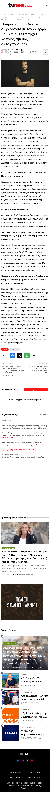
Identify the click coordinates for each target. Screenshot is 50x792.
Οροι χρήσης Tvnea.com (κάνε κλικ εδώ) (19, 450)
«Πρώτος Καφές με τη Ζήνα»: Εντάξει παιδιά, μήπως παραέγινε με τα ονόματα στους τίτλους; (34, 715)
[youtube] (32, 760)
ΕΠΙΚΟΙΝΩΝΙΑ (33, 777)
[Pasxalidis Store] (22, 619)
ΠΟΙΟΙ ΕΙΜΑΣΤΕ (17, 772)
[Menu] (3, 5)
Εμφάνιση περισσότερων (36, 390)
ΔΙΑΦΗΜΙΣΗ (34, 772)
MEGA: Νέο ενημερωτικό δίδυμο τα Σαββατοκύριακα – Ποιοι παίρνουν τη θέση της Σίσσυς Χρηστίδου (34, 733)
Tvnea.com (40, 445)
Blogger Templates (29, 783)
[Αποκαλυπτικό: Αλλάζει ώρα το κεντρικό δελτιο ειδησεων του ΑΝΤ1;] (10, 697)
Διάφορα (19, 14)
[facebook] (18, 760)
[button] (47, 5)
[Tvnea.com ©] (19, 5)
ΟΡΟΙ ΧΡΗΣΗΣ (17, 777)
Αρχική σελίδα (7, 14)
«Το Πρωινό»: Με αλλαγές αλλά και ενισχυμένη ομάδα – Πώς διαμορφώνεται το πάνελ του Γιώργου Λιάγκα (34, 680)
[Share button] (34, 355)
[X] (19, 355)
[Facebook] (12, 355)
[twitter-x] (27, 760)
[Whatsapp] (27, 355)
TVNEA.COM (7, 437)
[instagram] (22, 760)
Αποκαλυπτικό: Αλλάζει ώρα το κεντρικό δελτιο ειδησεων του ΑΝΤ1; (34, 697)
